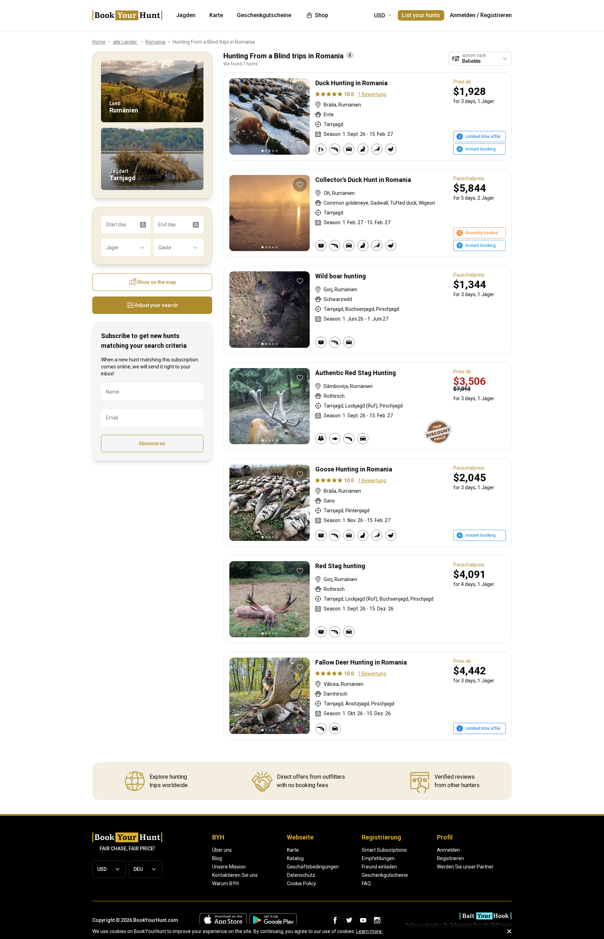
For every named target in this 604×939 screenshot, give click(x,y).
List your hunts (421, 15)
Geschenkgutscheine (385, 875)
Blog (217, 858)
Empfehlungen (378, 858)
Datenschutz (301, 875)
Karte (293, 850)
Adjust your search (156, 305)
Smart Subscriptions (384, 850)
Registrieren (496, 15)
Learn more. (369, 931)
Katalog (295, 858)
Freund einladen (379, 867)
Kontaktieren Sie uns (235, 875)
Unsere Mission (229, 867)
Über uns (222, 850)
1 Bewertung (372, 94)
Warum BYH (225, 883)
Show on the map (156, 282)
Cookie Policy (301, 883)
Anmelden (462, 15)
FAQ (366, 883)
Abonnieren (152, 443)
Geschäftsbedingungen (313, 867)
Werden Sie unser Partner (465, 867)
